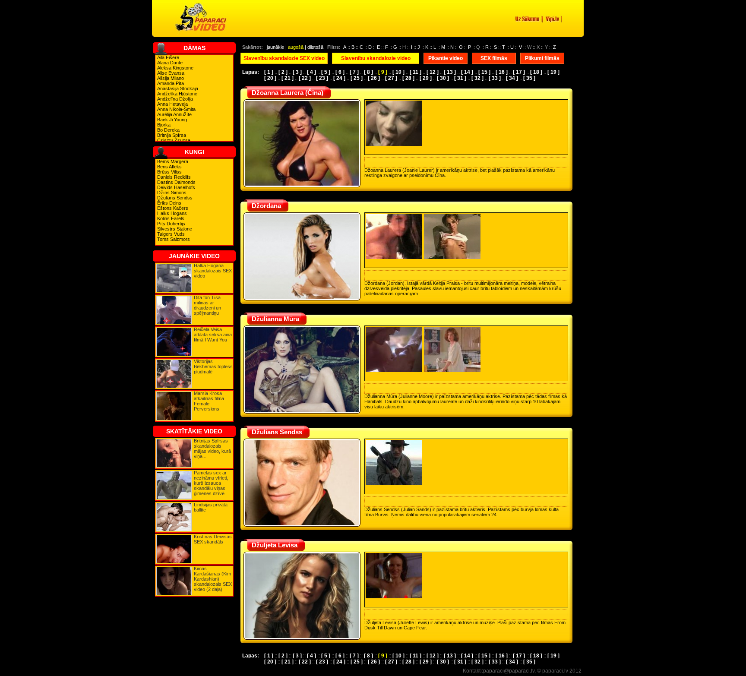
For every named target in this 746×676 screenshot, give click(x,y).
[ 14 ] (467, 72)
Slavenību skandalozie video (376, 58)
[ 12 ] (433, 72)
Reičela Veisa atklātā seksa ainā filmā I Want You (213, 334)
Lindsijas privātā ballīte (211, 507)
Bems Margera (172, 161)
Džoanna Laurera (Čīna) (287, 92)
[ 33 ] (495, 78)
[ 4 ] (311, 72)
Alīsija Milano (170, 78)
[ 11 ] (415, 72)
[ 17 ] (519, 72)
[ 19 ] (553, 72)
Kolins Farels (170, 218)
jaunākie (275, 47)
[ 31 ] (460, 78)
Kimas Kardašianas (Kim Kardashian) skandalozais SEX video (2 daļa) (213, 579)
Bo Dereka (168, 130)
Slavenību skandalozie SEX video (284, 58)
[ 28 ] (408, 78)
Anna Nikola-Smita (176, 109)
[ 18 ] (536, 72)
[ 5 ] (325, 72)
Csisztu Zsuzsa (173, 140)
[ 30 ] (443, 78)
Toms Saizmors (173, 239)
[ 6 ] (340, 72)
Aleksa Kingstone (175, 67)
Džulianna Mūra (275, 318)
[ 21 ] (287, 78)
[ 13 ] (450, 72)
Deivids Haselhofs (176, 187)
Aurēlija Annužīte (174, 114)
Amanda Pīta (170, 83)
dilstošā (315, 47)
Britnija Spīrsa (171, 135)
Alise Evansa (170, 73)
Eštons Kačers (172, 208)
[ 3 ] (297, 72)
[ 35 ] (529, 78)
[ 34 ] (512, 78)
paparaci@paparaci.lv (508, 671)
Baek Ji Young (172, 119)
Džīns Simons (171, 192)
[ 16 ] (502, 72)
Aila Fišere (168, 57)
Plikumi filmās (542, 58)
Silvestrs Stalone (174, 228)
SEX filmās (493, 58)
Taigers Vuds (171, 234)
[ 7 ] (354, 72)
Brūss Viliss (169, 171)
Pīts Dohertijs (171, 223)
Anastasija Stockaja (177, 88)
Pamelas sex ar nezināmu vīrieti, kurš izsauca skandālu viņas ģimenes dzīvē (211, 483)
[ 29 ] (426, 78)
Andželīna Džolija (175, 98)
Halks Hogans (172, 213)
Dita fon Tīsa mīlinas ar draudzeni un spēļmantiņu (207, 305)
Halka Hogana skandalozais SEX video (213, 270)
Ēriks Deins (169, 202)
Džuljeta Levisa (274, 545)
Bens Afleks (169, 166)
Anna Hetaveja (172, 104)
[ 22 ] (305, 78)
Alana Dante (170, 62)
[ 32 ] (477, 78)
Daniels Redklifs (174, 177)
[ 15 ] (484, 72)
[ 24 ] (339, 78)
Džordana (266, 205)
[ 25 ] (357, 78)
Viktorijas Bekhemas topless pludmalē (213, 366)
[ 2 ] (283, 72)
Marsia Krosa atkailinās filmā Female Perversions (209, 401)
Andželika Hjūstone (177, 93)
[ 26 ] (374, 78)
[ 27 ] (391, 78)
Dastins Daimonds (176, 182)
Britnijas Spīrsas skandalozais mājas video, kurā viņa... (212, 448)
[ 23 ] (322, 78)
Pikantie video (445, 58)
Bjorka (164, 124)
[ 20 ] (270, 78)
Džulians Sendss (175, 197)
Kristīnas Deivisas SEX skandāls (213, 539)
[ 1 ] (268, 72)
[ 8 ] (368, 72)
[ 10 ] (398, 72)
